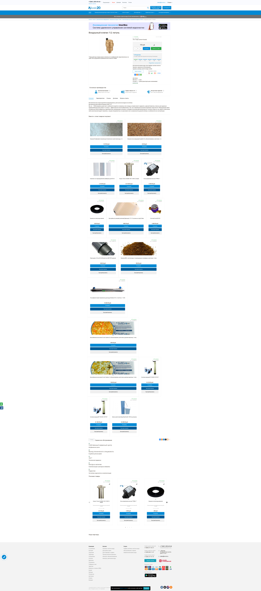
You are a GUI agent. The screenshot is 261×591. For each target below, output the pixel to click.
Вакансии (91, 560)
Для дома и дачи (107, 550)
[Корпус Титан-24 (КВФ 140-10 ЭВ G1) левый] (129, 169)
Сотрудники (92, 556)
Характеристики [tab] (100, 98)
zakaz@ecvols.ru (161, 2)
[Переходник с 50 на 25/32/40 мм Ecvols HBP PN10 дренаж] (103, 248)
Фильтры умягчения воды (109, 558)
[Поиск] (147, 7)
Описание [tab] (91, 98)
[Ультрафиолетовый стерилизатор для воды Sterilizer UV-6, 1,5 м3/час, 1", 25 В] (107, 288)
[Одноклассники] (137, 75)
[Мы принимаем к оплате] (158, 568)
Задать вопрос (138, 71)
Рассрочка (91, 574)
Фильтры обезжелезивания (110, 556)
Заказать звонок (92, 3)
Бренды (91, 572)
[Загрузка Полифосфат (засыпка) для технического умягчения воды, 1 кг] (106, 129)
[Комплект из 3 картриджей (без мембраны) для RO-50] (102, 169)
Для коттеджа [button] (125, 12)
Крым (170, 2)
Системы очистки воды (109, 548)
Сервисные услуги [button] (149, 12)
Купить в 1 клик (156, 48)
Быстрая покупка (106, 150)
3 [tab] (129, 527)
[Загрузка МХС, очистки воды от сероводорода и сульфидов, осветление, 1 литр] (139, 248)
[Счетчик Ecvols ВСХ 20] (155, 209)
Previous (89, 502)
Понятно (146, 588)
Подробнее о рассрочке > (155, 63)
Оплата (90, 578)
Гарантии (91, 566)
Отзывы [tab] (109, 98)
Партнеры (91, 554)
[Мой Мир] (164, 439)
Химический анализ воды (130, 552)
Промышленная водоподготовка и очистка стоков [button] (106, 12)
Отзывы (91, 558)
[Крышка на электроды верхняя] (155, 491)
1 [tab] (125, 527)
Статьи (130, 2)
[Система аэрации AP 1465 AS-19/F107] (98, 407)
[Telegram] (139, 75)
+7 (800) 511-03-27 (149, 547)
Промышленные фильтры (109, 554)
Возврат (91, 580)
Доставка (91, 576)
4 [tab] (131, 527)
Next (167, 502)
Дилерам (118, 2)
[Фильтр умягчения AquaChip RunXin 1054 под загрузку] (124, 407)
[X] (165, 439)
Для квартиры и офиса (108, 552)
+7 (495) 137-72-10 (149, 556)
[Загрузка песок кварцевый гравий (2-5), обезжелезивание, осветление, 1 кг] (144, 129)
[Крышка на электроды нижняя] (97, 209)
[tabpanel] (101, 502)
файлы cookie (123, 588)
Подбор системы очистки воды (131, 548)
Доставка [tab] (115, 98)
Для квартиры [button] (137, 12)
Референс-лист (93, 564)
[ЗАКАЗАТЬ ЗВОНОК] (4, 557)
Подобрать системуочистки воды (156, 7)
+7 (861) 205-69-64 (166, 546)
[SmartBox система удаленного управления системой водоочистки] (129, 26)
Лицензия (91, 552)
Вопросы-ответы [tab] (124, 98)
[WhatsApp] (141, 75)
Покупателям (106, 2)
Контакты (124, 2)
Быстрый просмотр (106, 153)
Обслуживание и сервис (130, 550)
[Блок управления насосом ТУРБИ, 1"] (152, 169)
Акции (113, 2)
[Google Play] (150, 575)
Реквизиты (91, 562)
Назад (91, 439)
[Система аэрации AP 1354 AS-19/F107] (150, 367)
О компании (92, 548)
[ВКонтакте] (135, 75)
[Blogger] (167, 439)
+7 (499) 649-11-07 (149, 552)
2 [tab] (127, 527)
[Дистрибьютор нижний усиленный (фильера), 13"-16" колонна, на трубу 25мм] (126, 209)
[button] (90, 12)
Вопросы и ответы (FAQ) (95, 568)
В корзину (146, 48)
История (91, 550)
